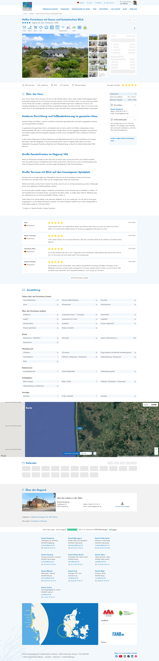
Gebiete (33, 517)
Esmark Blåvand (46, 571)
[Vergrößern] (156, 449)
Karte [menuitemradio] (146, 405)
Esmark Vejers (100, 555)
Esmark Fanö (72, 571)
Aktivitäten (103, 9)
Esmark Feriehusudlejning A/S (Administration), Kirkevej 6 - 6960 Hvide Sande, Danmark (49, 654)
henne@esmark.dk (73, 562)
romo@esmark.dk (100, 578)
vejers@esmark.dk (100, 562)
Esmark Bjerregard (74, 538)
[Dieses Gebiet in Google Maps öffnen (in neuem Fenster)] (3, 456)
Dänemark (65, 9)
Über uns (133, 9)
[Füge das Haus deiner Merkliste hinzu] (134, 20)
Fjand (42, 23)
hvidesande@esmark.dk (102, 545)
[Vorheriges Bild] (25, 56)
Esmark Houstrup (47, 555)
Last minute (115, 9)
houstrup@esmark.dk (47, 562)
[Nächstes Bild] (134, 28)
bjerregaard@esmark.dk (75, 545)
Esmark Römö (99, 571)
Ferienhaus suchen (50, 9)
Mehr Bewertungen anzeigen (79, 278)
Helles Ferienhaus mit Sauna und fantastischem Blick (49, 14)
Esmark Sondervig (117, 109)
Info (94, 9)
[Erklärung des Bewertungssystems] (26, 22)
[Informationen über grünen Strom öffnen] (84, 28)
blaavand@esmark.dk (47, 578)
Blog (125, 9)
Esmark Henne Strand (75, 555)
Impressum (48, 657)
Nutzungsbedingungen (153, 456)
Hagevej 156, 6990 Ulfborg (48, 517)
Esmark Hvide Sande (102, 538)
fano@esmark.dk (73, 578)
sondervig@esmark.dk (94, 506)
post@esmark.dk (46, 594)
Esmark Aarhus (46, 587)
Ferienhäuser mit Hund (81, 9)
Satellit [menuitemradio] (154, 405)
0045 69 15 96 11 (94, 504)
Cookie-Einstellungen (68, 657)
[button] (79, 428)
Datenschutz (56, 657)
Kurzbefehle (120, 456)
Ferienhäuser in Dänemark (39, 521)
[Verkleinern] (156, 453)
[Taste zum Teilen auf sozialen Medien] (129, 20)
